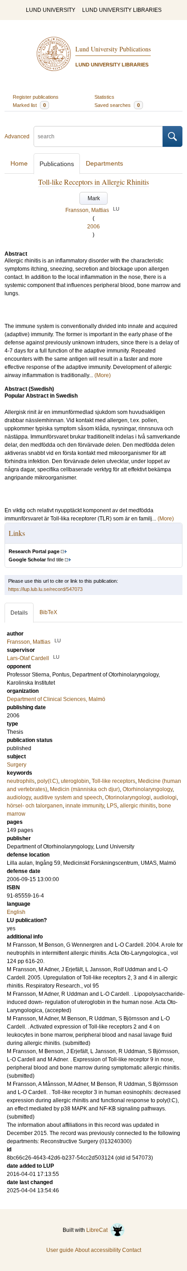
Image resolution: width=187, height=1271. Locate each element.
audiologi (165, 797)
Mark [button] (94, 198)
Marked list (29, 105)
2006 (93, 226)
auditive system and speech (68, 797)
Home (19, 163)
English (16, 912)
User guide (60, 1250)
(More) (102, 375)
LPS (112, 805)
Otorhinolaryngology (147, 789)
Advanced (17, 136)
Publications (56, 163)
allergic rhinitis (138, 805)
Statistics (104, 97)
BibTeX (48, 612)
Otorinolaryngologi (128, 797)
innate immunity (84, 805)
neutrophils (20, 781)
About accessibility (98, 1250)
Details (19, 613)
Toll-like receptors (113, 781)
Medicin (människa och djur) (85, 789)
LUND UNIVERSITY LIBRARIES (122, 10)
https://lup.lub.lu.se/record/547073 (45, 589)
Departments (104, 163)
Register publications (36, 97)
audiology (19, 797)
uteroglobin (75, 781)
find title (36, 559)
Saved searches (117, 105)
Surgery (16, 765)
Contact (131, 1250)
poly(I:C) (47, 781)
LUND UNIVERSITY (50, 10)
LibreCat (98, 1230)
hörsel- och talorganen (35, 805)
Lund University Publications (113, 49)
